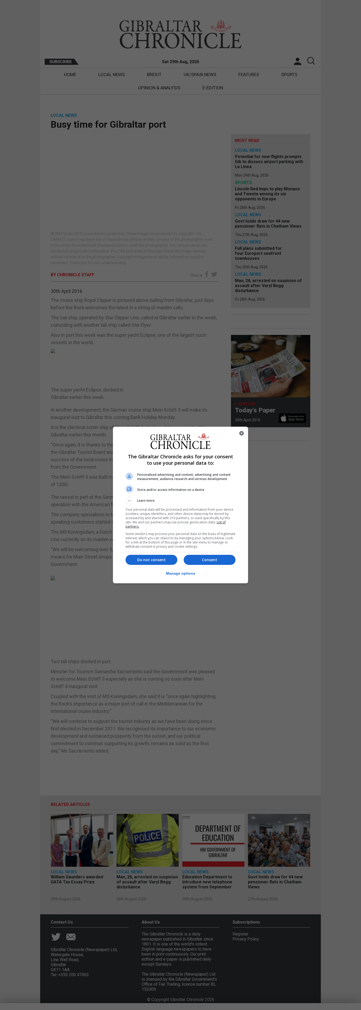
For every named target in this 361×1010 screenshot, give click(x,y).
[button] (180, 500)
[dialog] (180, 505)
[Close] (241, 433)
